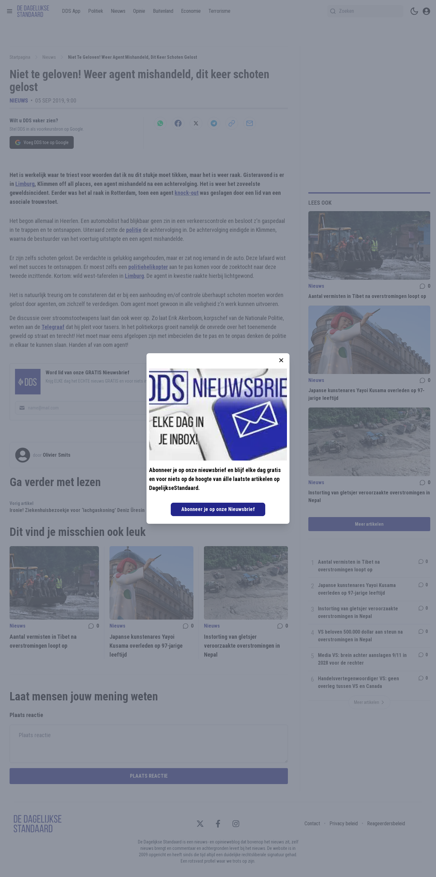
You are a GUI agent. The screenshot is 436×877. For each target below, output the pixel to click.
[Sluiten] (281, 360)
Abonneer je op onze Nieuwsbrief (218, 509)
